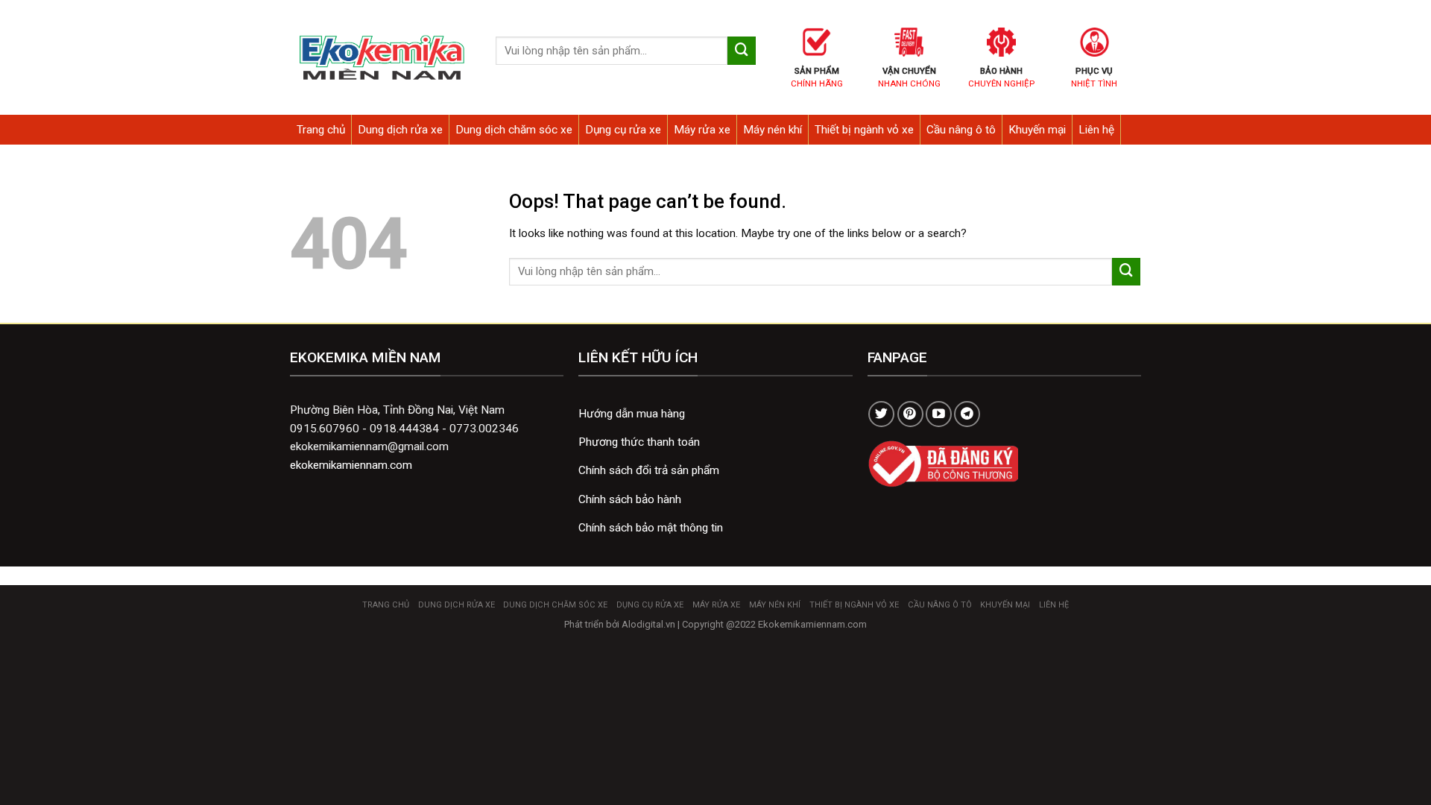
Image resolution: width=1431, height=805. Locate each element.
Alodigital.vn (648, 624)
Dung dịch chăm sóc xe (513, 129)
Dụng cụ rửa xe (623, 129)
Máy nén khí (772, 129)
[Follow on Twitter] (881, 414)
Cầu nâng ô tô (961, 129)
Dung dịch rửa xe (400, 129)
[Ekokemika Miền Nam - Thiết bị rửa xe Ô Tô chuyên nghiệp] (382, 58)
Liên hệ (1096, 129)
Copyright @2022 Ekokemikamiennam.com (774, 624)
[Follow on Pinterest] (910, 414)
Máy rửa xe (702, 129)
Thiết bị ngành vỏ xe (864, 129)
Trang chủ (321, 129)
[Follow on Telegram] (967, 414)
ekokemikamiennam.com (351, 465)
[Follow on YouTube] (939, 414)
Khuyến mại (1037, 129)
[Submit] (741, 51)
